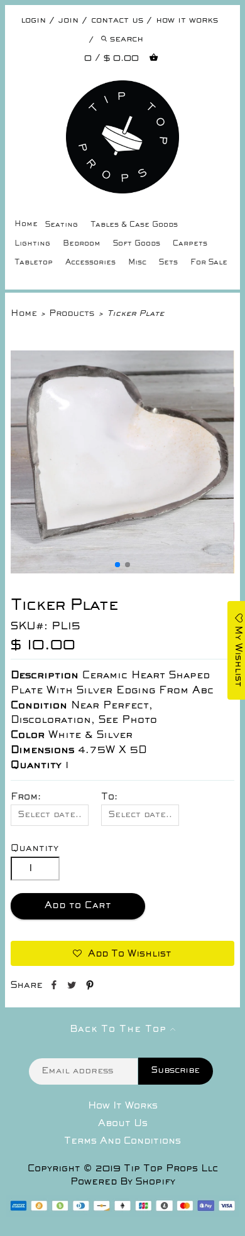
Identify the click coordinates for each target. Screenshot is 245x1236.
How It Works (123, 1106)
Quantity (34, 848)
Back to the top (120, 1029)
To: (109, 797)
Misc (137, 262)
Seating (61, 225)
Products (71, 314)
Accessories (90, 262)
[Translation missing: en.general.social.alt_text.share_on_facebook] (55, 987)
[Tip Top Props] (122, 89)
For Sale (208, 262)
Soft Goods (136, 244)
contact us (117, 20)
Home (26, 224)
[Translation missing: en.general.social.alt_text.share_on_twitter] (73, 987)
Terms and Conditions (122, 1141)
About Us (123, 1123)
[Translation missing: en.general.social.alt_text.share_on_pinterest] (89, 987)
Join (68, 20)
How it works (187, 20)
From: (26, 797)
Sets (168, 262)
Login (33, 20)
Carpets (190, 244)
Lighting (32, 244)
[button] (117, 564)
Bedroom (82, 244)
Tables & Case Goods (134, 225)
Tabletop (33, 262)
